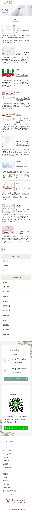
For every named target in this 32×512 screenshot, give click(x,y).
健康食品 (5, 481)
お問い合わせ (7, 487)
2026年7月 (6, 282)
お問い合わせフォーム (16, 378)
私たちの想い (7, 450)
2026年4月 (6, 291)
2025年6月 (6, 325)
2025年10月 (6, 310)
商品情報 (5, 474)
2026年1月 (6, 301)
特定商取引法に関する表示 (11, 491)
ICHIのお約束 (7, 454)
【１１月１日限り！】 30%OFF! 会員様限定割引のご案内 (23, 98)
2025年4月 (6, 334)
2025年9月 (6, 315)
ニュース (18, 28)
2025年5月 (6, 329)
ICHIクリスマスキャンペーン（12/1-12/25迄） (23, 76)
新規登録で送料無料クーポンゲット (16, 428)
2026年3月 (6, 296)
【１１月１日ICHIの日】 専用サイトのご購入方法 (23, 120)
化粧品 (5, 477)
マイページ (6, 470)
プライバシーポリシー (9, 494)
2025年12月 (6, 306)
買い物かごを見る (25, 2)
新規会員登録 (7, 467)
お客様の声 (6, 460)
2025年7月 (6, 320)
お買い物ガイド (7, 484)
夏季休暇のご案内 (21, 166)
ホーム (5, 447)
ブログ (5, 270)
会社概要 (5, 464)
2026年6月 (6, 287)
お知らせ (5, 261)
